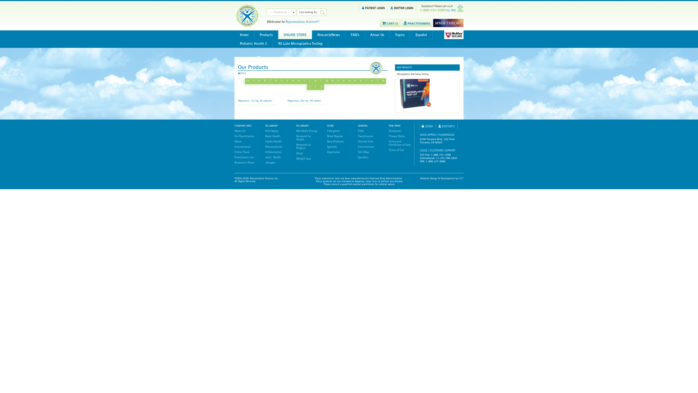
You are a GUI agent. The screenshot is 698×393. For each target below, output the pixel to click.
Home (244, 35)
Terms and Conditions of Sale (400, 143)
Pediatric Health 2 (253, 43)
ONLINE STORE (295, 35)
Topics (399, 35)
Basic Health (272, 136)
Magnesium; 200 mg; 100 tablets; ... (306, 100)
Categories (333, 130)
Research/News (329, 35)
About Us (377, 35)
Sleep (299, 153)
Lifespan (270, 162)
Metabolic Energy (306, 130)
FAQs (361, 130)
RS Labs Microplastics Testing (300, 43)
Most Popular (335, 136)
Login (429, 126)
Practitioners (365, 136)
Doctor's (448, 126)
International (242, 146)
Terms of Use (396, 150)
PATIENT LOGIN (375, 8)
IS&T (461, 178)
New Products (335, 141)
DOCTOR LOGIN (403, 8)
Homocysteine (273, 146)
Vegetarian (333, 152)
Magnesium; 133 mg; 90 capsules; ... (256, 100)
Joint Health (273, 157)
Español (421, 35)
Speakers (363, 157)
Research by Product (303, 146)
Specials (332, 146)
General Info (365, 141)
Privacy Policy (397, 136)
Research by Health (303, 137)
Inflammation (273, 152)
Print (243, 73)
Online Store (242, 152)
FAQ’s (355, 35)
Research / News (244, 162)
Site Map (363, 152)
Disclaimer (395, 130)
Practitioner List (244, 157)
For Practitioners (244, 136)
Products (266, 35)
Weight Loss (303, 158)
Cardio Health (273, 141)
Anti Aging (271, 130)
